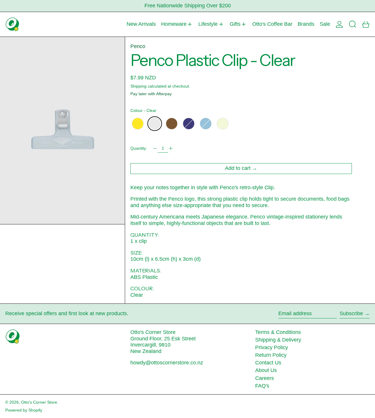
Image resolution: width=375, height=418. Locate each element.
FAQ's (262, 386)
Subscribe (351, 313)
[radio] (137, 123)
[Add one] (170, 148)
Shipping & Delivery (278, 340)
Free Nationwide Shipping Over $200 (187, 5)
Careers (264, 378)
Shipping (138, 86)
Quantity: (138, 148)
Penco (137, 46)
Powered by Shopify (23, 410)
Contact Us (268, 363)
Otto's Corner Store (39, 402)
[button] (353, 24)
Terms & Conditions (278, 332)
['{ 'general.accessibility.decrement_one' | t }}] (155, 148)
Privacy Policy (271, 347)
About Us (266, 370)
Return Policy (271, 355)
